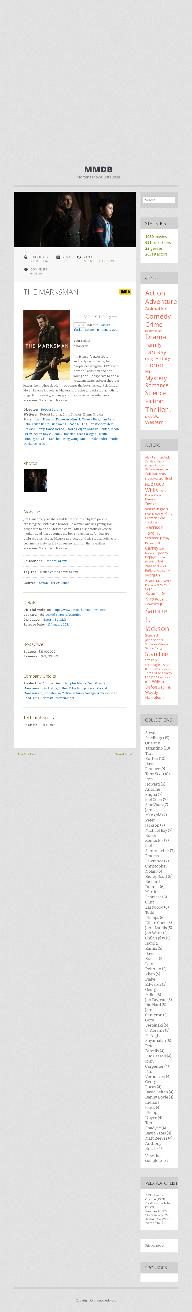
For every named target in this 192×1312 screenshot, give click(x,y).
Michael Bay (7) (159, 830)
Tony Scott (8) (157, 774)
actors (156, 254)
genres (154, 248)
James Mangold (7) (156, 812)
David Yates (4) (158, 1133)
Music (150, 371)
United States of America (63, 614)
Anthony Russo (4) (153, 1146)
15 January (104, 329)
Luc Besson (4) (158, 1056)
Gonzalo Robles (98, 429)
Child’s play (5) (157, 938)
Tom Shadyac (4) (155, 1125)
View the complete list (156, 1158)
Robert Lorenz (51, 409)
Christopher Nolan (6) (156, 869)
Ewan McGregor (155, 514)
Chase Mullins (77, 424)
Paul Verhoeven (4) (157, 1074)
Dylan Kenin (40, 424)
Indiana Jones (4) (152, 1105)
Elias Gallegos (86, 434)
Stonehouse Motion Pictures (64, 693)
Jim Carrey (153, 545)
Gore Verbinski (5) (156, 1023)
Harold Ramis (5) (153, 946)
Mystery (156, 378)
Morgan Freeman (153, 577)
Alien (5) (152, 974)
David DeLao (55, 429)
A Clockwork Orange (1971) (155, 1197)
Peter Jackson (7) (155, 823)
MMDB (98, 169)
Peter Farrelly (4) (154, 1048)
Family (153, 344)
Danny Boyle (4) (159, 1097)
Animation (156, 309)
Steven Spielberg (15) (157, 735)
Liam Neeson (45, 419)
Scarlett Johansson (154, 637)
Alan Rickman (154, 457)
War (157, 416)
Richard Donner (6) (155, 884)
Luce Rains (58, 424)
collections (158, 242)
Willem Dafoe (155, 684)
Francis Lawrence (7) (157, 858)
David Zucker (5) (154, 956)
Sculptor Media (75, 683)
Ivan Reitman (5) (155, 966)
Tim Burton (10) (155, 756)
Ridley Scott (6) (159, 876)
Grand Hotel (125, 754)
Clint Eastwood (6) (157, 905)
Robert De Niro (155, 595)
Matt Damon (163, 570)
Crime (110, 261)
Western (154, 422)
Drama (155, 336)
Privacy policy (155, 1245)
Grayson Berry (33, 429)
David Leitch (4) (159, 1092)
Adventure (161, 301)
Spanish (60, 619)
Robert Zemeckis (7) (157, 838)
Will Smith (164, 687)
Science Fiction (155, 396)
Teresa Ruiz (90, 419)
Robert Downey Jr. (156, 601)
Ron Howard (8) (155, 781)
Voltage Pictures (96, 693)
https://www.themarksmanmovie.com (80, 610)
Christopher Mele (101, 424)
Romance (156, 385)
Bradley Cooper (155, 478)
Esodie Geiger (75, 429)
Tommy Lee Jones (158, 675)
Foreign (150, 359)
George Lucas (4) (153, 1084)
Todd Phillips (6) (155, 915)
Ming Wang (70, 439)
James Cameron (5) (156, 1012)
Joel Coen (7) (156, 799)
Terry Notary (164, 669)
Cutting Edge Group (72, 688)
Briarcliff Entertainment (57, 698)
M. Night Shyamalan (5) (158, 1038)
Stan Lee (156, 654)
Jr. (155, 557)
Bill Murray (155, 473)
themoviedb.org (105, 1300)
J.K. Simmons (152, 535)
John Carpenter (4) (157, 1064)
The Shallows (25, 754)
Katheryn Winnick (68, 419)
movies (156, 236)
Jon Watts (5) (156, 933)
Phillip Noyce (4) (153, 1115)
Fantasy (155, 352)
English (48, 619)
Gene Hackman (155, 520)
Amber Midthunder (93, 439)
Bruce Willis (154, 487)
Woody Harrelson (154, 695)
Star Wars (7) (156, 804)
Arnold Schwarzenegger (157, 467)
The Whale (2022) (157, 1215)
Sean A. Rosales (63, 434)
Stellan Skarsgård (153, 662)
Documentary (153, 330)
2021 (65, 261)
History (162, 358)
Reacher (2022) (156, 1211)
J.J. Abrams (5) (157, 1030)
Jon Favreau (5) (158, 999)
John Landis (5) (158, 927)
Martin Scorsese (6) (156, 894)
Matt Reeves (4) (159, 1138)
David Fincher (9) (155, 766)
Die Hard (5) (155, 1004)
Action (88, 261)
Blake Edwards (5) (155, 982)
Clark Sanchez (51, 439)
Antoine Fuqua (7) (153, 792)
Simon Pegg (153, 648)
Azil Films (50, 688)
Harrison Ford (154, 530)
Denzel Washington (156, 506)
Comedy (158, 316)
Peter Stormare (162, 589)
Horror (154, 365)
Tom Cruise (153, 673)
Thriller (100, 261)
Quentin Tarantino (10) (157, 745)
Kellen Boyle (42, 434)
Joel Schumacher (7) (160, 848)
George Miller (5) (153, 992)
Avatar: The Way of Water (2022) (158, 1221)
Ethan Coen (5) (158, 922)
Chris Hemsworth (153, 497)
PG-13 (79, 325)
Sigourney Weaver (157, 644)
